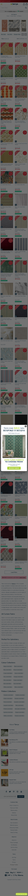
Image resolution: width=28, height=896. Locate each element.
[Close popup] (26, 426)
